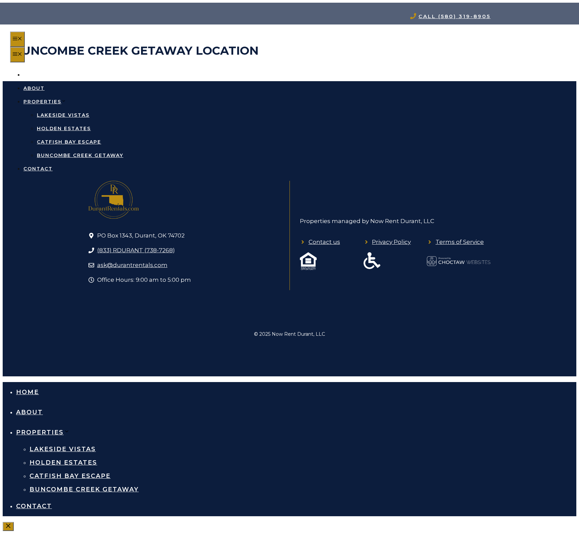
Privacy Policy (391, 241)
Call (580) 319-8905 (455, 16)
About (34, 88)
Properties (42, 102)
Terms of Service (460, 241)
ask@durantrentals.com (132, 265)
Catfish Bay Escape (69, 142)
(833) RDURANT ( (121, 250)
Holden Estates (64, 128)
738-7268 (159, 250)
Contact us (324, 241)
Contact (38, 169)
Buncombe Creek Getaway (80, 155)
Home (32, 75)
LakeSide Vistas (63, 115)
